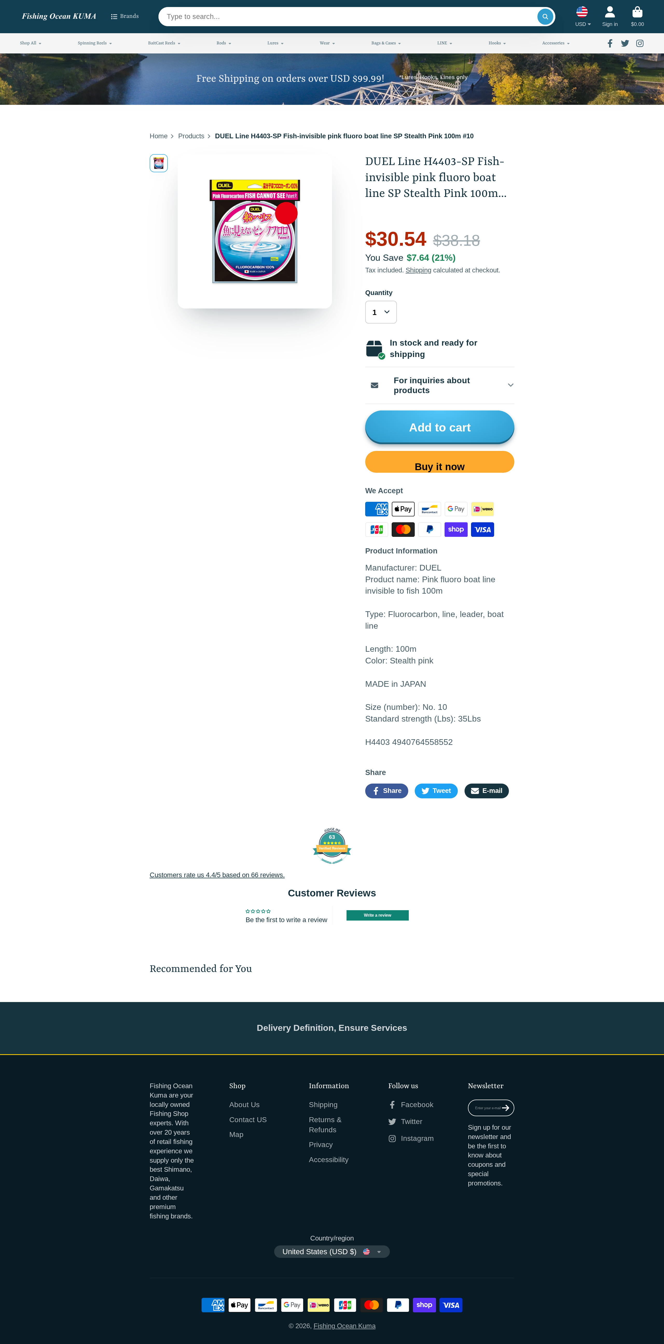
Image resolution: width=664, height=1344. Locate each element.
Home (159, 136)
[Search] (545, 16)
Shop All (28, 43)
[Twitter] (625, 43)
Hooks (495, 43)
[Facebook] (610, 43)
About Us (244, 1105)
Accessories (553, 43)
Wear (325, 43)
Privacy (321, 1145)
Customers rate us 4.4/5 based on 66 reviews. (217, 875)
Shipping (418, 270)
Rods (221, 43)
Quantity (378, 292)
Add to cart (440, 427)
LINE (442, 43)
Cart (637, 16)
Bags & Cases (383, 43)
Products (191, 136)
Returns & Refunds (325, 1125)
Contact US (248, 1120)
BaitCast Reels (161, 43)
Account (610, 16)
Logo (59, 16)
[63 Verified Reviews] (332, 865)
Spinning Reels (92, 43)
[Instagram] (640, 43)
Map (236, 1134)
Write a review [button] (377, 915)
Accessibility (329, 1160)
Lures (272, 43)
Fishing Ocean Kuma (345, 1325)
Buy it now (440, 466)
